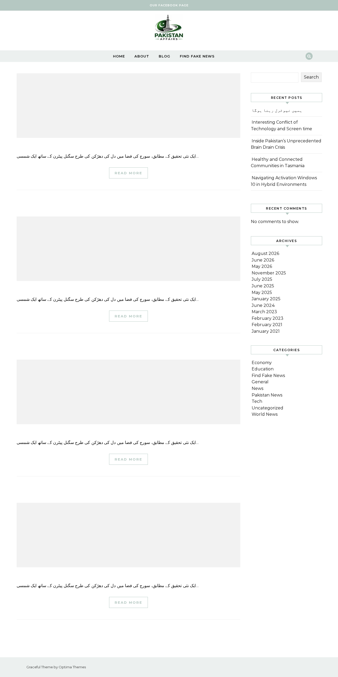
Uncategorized (267, 407)
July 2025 (262, 279)
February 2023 (267, 318)
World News (265, 414)
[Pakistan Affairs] (169, 28)
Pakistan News (267, 395)
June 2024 (263, 305)
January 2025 (266, 298)
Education (263, 368)
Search (311, 77)
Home (119, 56)
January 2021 (266, 331)
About (141, 56)
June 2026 (263, 260)
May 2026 (262, 266)
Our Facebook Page (169, 5)
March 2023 (264, 311)
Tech (257, 401)
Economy (262, 362)
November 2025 (269, 272)
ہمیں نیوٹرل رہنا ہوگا (277, 110)
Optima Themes (72, 667)
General (260, 381)
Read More (128, 173)
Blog (164, 56)
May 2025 (262, 292)
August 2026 (265, 253)
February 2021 (267, 324)
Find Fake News (197, 56)
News (257, 388)
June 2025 (263, 285)
